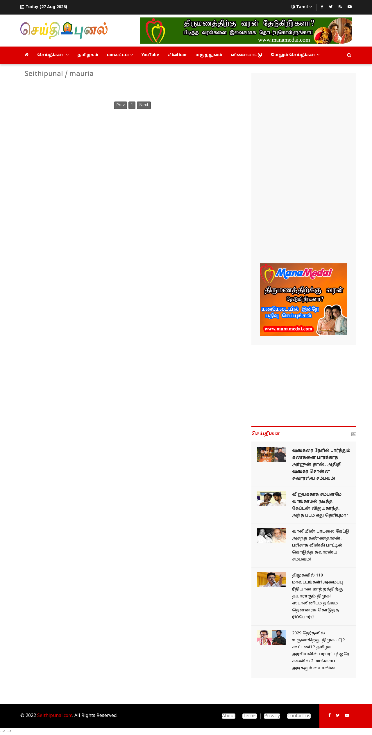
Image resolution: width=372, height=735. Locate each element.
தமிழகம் (87, 55)
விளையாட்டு (246, 55)
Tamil (302, 7)
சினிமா (177, 55)
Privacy (272, 716)
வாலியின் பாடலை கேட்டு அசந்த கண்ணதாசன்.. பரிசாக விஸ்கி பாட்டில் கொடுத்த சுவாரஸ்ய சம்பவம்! (320, 545)
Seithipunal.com (54, 716)
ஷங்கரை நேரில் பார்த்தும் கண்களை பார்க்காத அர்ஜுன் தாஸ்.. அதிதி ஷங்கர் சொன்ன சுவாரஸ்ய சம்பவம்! (321, 464)
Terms (250, 716)
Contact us (298, 716)
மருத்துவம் (209, 55)
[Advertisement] (303, 169)
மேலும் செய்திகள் (293, 55)
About (228, 716)
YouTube (150, 55)
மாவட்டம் (118, 55)
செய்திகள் (51, 55)
